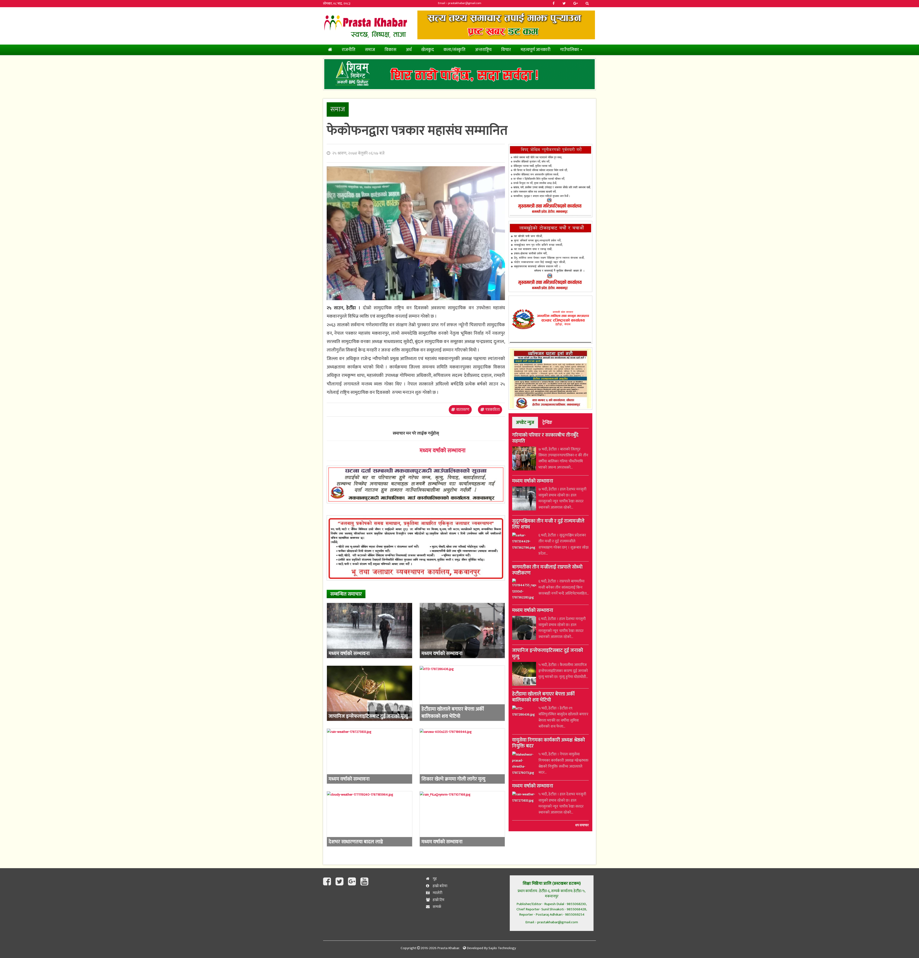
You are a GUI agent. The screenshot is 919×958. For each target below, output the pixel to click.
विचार (506, 49)
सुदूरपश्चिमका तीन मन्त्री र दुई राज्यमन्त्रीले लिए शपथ (548, 524)
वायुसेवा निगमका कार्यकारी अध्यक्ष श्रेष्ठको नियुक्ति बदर (548, 743)
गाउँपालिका (570, 49)
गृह (434, 879)
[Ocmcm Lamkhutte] (550, 256)
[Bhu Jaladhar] (416, 547)
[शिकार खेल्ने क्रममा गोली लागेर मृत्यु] (462, 756)
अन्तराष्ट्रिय (483, 49)
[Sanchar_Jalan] (550, 320)
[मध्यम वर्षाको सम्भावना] (369, 630)
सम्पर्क (436, 907)
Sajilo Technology (502, 948)
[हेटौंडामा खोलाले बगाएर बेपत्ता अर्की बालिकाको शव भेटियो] (462, 693)
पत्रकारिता (492, 409)
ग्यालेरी (437, 893)
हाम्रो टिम (438, 900)
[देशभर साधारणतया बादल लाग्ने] (369, 818)
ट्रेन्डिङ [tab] (547, 422)
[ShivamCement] (459, 74)
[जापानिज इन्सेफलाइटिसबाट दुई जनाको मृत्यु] (369, 693)
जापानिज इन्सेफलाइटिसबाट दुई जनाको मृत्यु (547, 654)
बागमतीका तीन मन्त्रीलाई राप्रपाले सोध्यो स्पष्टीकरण (547, 570)
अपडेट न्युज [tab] (525, 422)
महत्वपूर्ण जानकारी (535, 49)
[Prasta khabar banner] (506, 25)
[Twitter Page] (341, 881)
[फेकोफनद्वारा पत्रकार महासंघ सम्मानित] (416, 233)
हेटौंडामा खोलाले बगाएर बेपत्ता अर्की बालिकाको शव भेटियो (543, 697)
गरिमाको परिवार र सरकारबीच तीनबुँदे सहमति (545, 438)
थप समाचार (582, 825)
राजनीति (348, 49)
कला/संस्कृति (454, 49)
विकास (390, 49)
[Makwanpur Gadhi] (416, 484)
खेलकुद (427, 49)
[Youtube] (364, 881)
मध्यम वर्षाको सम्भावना (442, 450)
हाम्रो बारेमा (439, 886)
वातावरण (462, 409)
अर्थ (409, 49)
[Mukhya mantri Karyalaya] (550, 180)
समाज (370, 49)
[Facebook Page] (328, 881)
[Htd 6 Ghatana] (550, 378)
